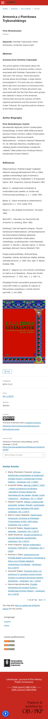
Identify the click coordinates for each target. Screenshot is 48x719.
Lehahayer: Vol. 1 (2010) (30, 581)
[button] (5, 713)
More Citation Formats (14, 455)
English (7, 621)
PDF (8, 371)
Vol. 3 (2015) (26, 9)
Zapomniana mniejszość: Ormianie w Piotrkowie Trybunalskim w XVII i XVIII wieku (25, 518)
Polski (6, 625)
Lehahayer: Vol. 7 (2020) (27, 482)
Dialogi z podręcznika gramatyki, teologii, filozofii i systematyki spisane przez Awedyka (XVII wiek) (26, 505)
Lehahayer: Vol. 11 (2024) (31, 498)
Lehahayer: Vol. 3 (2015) (18, 524)
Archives (14, 9)
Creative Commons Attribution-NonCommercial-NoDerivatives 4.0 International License (22, 425)
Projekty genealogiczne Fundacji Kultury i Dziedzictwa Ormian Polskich (22, 587)
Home (5, 9)
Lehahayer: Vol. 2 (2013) (18, 511)
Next (40, 600)
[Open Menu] (2, 2)
